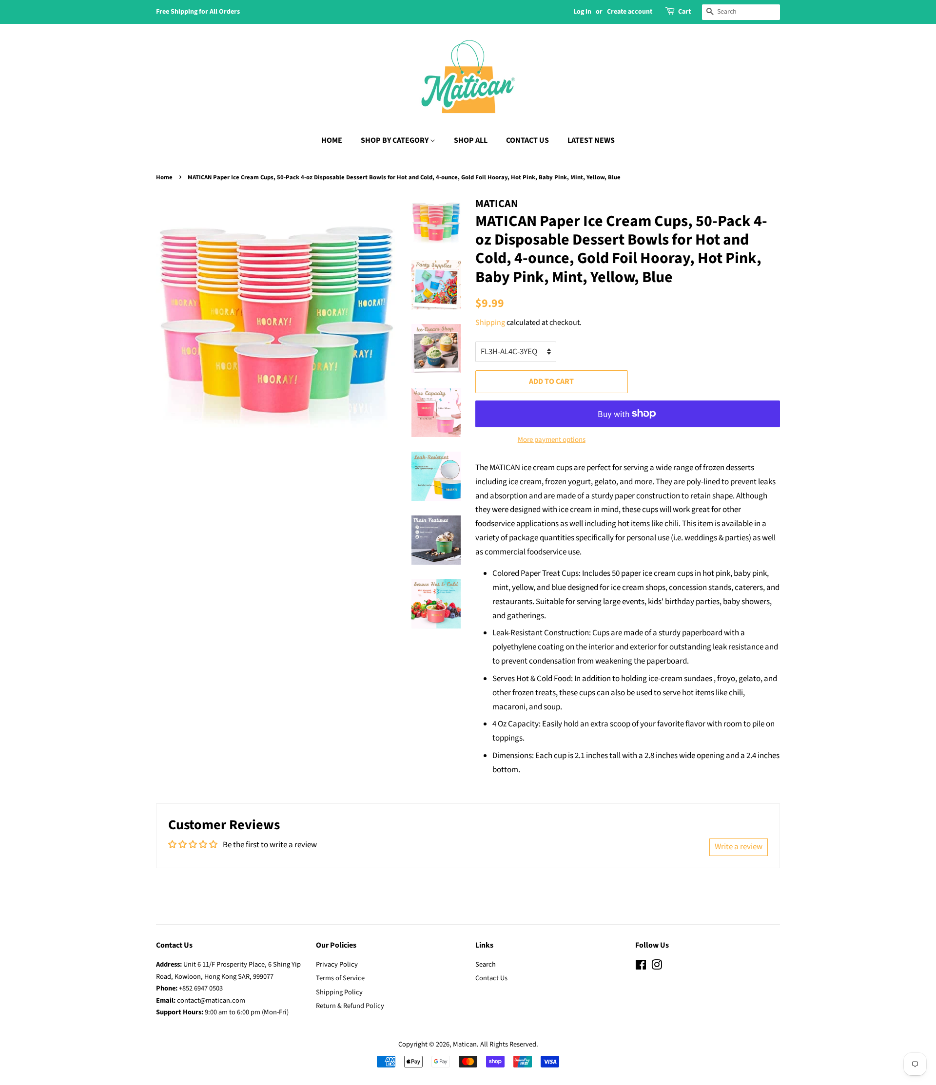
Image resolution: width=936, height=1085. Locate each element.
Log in (582, 12)
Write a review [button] (738, 847)
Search (485, 964)
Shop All (471, 140)
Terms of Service (340, 978)
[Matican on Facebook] (640, 967)
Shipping (490, 322)
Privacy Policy (337, 964)
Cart (684, 12)
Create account (629, 12)
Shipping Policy (339, 992)
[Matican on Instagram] (656, 967)
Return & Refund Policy (350, 1006)
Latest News (591, 140)
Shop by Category (395, 140)
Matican (465, 1044)
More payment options (551, 440)
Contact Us (527, 140)
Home (331, 140)
